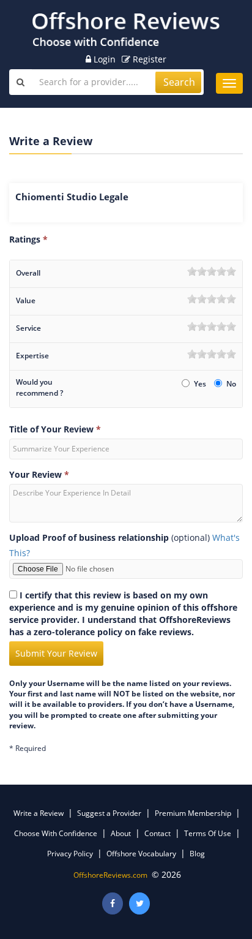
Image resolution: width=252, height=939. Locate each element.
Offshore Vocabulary (141, 853)
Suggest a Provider (109, 813)
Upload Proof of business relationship (89, 537)
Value (25, 300)
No (231, 384)
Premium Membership (193, 813)
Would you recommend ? (39, 387)
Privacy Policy (70, 853)
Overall (28, 273)
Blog (197, 853)
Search (179, 82)
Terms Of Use (207, 833)
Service (28, 328)
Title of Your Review (55, 429)
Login (103, 59)
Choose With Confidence (55, 833)
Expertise (32, 355)
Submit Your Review (56, 653)
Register (148, 59)
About (121, 833)
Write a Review (38, 813)
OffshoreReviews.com (110, 875)
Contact (157, 833)
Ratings (28, 239)
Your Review (39, 474)
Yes (201, 384)
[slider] (211, 271)
